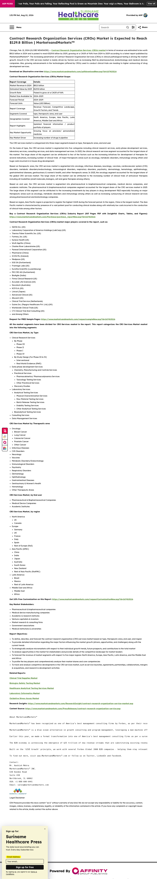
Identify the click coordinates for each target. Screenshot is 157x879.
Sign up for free (25, 867)
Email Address (13, 857)
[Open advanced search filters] (133, 27)
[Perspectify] (4, 437)
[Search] (127, 27)
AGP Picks (7, 4)
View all (151, 3)
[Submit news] (4, 431)
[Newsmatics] (4, 448)
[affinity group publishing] (4, 442)
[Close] (45, 829)
